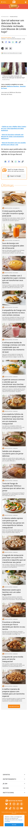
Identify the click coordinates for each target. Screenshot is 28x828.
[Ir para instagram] (14, 804)
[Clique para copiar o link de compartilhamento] (20, 42)
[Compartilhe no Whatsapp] (13, 42)
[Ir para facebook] (10, 804)
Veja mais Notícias (14, 706)
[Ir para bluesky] (6, 804)
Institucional (8, 793)
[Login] (25, 2)
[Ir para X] (14, 808)
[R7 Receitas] (14, 6)
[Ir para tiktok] (10, 808)
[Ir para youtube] (21, 808)
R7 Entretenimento (5, 16)
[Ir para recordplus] (6, 808)
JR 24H (5, 784)
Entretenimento (9, 779)
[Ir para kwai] (17, 804)
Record (6, 788)
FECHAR (14, 825)
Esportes (6, 775)
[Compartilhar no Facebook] (6, 42)
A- (10, 48)
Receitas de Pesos (14, 16)
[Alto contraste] (2, 48)
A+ (7, 48)
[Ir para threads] (21, 804)
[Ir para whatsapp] (17, 808)
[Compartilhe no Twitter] (3, 42)
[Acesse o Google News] (16, 42)
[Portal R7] (14, 2)
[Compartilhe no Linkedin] (9, 42)
